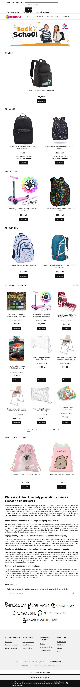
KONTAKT (60, 645)
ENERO (45, 363)
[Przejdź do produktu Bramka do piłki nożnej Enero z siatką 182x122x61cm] (41, 395)
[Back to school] (40, 34)
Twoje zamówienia (28, 642)
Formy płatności (45, 650)
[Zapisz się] (73, 593)
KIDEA (20, 320)
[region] (40, 34)
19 (54, 429)
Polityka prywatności (11, 645)
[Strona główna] (16, 16)
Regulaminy (8, 642)
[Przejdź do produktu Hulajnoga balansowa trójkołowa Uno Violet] (41, 301)
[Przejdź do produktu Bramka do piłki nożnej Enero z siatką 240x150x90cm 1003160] (41, 344)
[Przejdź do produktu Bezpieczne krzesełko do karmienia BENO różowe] (16, 395)
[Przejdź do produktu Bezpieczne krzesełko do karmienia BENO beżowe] (66, 344)
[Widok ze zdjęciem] (75, 285)
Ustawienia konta (28, 645)
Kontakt (59, 648)
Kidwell (45, 320)
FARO (70, 321)
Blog (58, 651)
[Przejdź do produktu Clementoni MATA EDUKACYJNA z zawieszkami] (66, 395)
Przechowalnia (27, 648)
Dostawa (42, 644)
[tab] (28, 45)
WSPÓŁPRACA (61, 642)
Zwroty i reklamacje (11, 648)
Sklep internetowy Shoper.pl (40, 677)
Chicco (70, 413)
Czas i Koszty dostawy (47, 647)
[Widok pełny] (77, 285)
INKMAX (20, 372)
